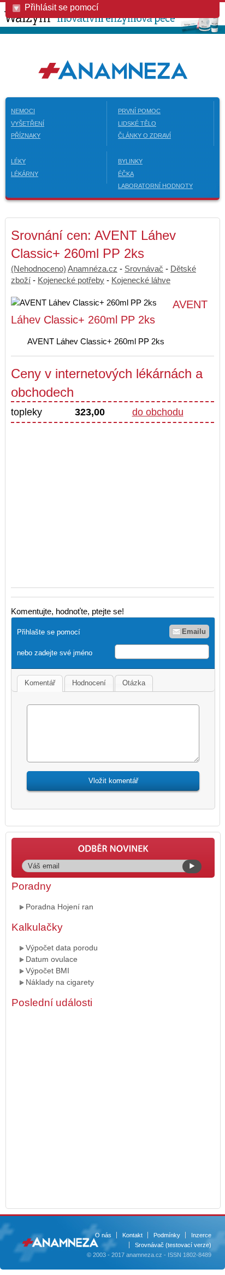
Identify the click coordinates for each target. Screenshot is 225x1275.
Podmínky (166, 1235)
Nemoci (23, 111)
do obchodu (157, 412)
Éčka (126, 174)
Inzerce (201, 1235)
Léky (18, 161)
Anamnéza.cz (92, 268)
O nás (103, 1235)
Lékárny (24, 174)
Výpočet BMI (47, 970)
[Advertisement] (102, 499)
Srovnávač (144, 268)
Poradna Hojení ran (59, 906)
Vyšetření (27, 123)
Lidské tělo (137, 123)
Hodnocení (89, 683)
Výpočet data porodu (62, 947)
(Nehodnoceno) (38, 268)
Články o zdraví (144, 135)
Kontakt (132, 1235)
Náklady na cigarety (60, 982)
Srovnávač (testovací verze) (173, 1245)
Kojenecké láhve (140, 280)
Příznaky (25, 135)
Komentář (40, 683)
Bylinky (130, 161)
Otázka (133, 683)
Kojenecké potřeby (71, 280)
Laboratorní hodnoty (155, 186)
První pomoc (139, 111)
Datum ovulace (52, 959)
